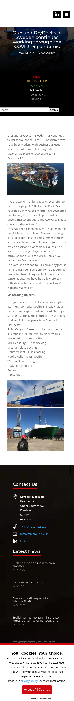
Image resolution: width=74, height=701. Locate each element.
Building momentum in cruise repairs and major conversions (36, 619)
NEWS (37, 76)
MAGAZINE (37, 90)
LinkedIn (25, 541)
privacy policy (29, 681)
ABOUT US (37, 99)
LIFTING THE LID (37, 81)
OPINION (37, 85)
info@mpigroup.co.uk (34, 534)
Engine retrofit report (29, 582)
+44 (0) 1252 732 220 (33, 526)
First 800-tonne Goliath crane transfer (35, 564)
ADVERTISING (37, 94)
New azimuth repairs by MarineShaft (31, 599)
